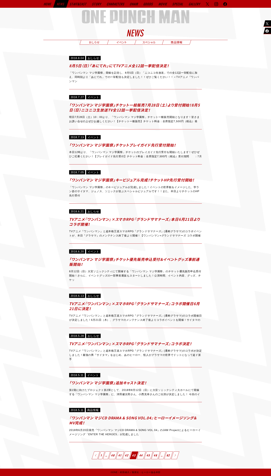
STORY (97, 4)
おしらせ (94, 42)
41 (120, 455)
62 (168, 455)
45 (148, 455)
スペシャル (149, 42)
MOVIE (163, 4)
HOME (47, 4)
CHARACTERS (115, 4)
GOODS (148, 4)
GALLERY (194, 4)
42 (127, 455)
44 (141, 455)
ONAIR (134, 4)
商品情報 (177, 42)
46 (155, 455)
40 (113, 455)
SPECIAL (178, 4)
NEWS (60, 4)
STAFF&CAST (78, 4)
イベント (122, 42)
